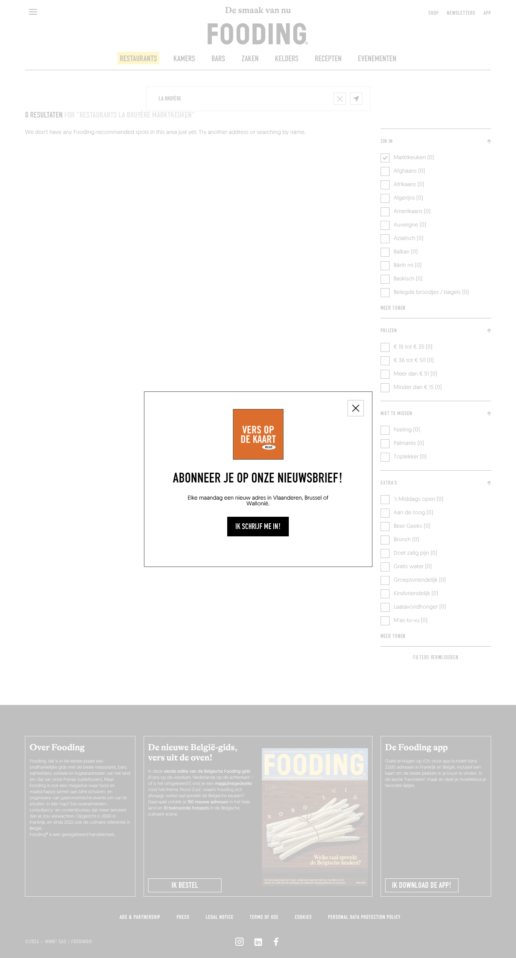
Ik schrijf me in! (258, 526)
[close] (356, 408)
